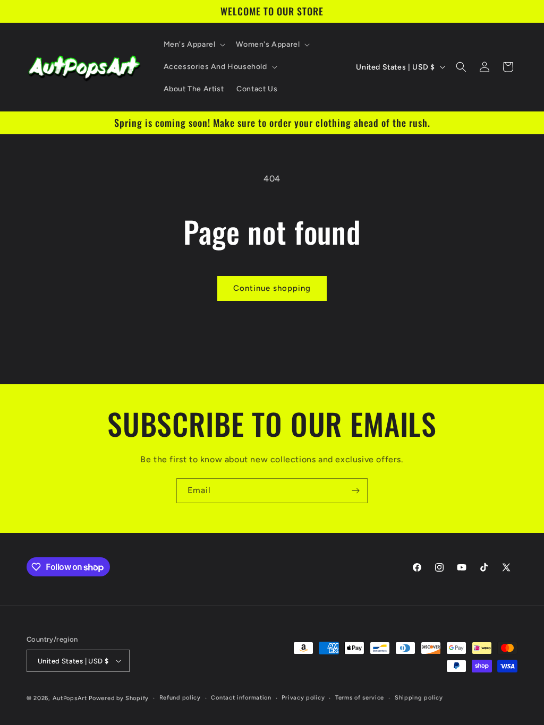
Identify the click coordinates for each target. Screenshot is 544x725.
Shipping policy (419, 697)
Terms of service (359, 697)
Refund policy (180, 697)
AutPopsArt (70, 698)
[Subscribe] (355, 490)
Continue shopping (272, 288)
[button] (193, 44)
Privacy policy (303, 697)
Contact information (241, 697)
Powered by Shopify (119, 698)
